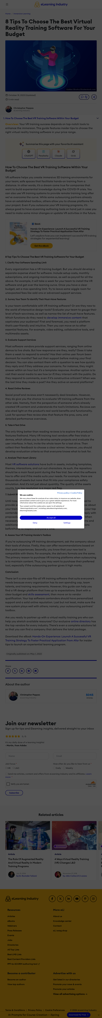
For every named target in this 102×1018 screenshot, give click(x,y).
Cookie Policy (76, 493)
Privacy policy (63, 493)
